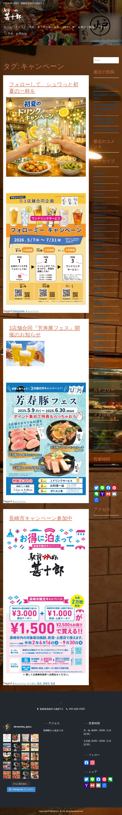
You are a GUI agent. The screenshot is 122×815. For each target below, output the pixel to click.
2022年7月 (99, 241)
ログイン (97, 426)
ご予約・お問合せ (16, 33)
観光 (39, 683)
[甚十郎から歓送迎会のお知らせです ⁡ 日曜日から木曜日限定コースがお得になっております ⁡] (25, 756)
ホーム (8, 27)
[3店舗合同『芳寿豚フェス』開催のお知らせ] (25, 377)
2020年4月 (99, 343)
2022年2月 (99, 255)
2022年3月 (99, 248)
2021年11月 (99, 268)
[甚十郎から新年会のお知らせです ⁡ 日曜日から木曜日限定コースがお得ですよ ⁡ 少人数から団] (7, 765)
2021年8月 (98, 275)
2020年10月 (99, 316)
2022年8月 (99, 234)
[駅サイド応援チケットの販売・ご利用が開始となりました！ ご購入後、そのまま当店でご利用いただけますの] (35, 738)
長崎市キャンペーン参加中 (40, 518)
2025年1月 (98, 200)
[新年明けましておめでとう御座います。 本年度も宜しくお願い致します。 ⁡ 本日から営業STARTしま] (16, 765)
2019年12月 (99, 357)
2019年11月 (99, 364)
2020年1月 (99, 350)
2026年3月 (99, 180)
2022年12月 (99, 221)
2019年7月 (98, 378)
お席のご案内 (86, 27)
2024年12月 (99, 207)
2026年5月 (99, 173)
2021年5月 (98, 296)
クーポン (31, 683)
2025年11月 (99, 186)
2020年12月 (99, 309)
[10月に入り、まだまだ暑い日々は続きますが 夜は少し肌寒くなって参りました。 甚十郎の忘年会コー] (25, 775)
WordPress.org (101, 447)
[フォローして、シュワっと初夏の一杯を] (46, 188)
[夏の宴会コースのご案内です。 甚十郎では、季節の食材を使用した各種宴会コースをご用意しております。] (7, 747)
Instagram (18, 311)
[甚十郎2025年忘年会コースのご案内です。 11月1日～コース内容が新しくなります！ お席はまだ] (16, 775)
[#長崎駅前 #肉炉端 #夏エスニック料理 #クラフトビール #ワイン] (25, 738)
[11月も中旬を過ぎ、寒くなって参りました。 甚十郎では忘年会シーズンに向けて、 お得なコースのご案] (35, 765)
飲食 (53, 683)
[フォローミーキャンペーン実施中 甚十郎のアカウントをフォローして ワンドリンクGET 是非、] (35, 747)
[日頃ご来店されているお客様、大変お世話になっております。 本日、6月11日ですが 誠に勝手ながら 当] (16, 747)
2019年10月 (99, 371)
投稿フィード (100, 433)
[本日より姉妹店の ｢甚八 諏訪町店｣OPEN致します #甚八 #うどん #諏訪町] (7, 756)
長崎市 (46, 683)
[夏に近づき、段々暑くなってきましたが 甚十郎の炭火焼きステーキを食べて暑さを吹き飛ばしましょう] (16, 756)
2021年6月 (98, 289)
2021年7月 (98, 282)
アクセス (103, 27)
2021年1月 (98, 302)
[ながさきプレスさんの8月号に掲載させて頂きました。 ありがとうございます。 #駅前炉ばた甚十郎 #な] (16, 738)
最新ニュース (100, 402)
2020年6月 (99, 330)
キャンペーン (32, 311)
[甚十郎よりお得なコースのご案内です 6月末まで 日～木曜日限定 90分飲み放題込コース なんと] (25, 747)
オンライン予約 (25, 27)
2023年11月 (99, 214)
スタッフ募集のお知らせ (105, 129)
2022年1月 (98, 262)
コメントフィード (102, 440)
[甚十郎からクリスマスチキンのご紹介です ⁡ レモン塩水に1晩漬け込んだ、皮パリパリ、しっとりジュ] (25, 765)
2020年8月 (99, 323)
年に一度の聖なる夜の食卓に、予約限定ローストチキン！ (105, 109)
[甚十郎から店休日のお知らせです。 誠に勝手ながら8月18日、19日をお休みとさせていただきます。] (7, 738)
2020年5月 (99, 337)
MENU (66, 27)
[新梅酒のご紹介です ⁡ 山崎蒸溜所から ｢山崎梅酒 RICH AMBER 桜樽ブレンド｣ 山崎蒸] (35, 756)
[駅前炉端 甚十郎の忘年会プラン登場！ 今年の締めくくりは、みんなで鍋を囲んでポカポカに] (7, 775)
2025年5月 (99, 193)
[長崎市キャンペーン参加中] (46, 589)
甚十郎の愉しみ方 (48, 27)
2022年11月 (99, 227)
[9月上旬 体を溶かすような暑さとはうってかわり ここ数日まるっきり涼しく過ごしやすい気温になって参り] (35, 775)
